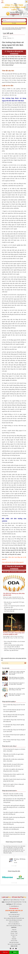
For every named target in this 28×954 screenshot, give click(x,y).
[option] (14, 853)
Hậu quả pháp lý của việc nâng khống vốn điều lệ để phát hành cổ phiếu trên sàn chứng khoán (14, 800)
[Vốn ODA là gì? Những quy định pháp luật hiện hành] (14, 583)
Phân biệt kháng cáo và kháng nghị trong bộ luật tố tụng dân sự (17, 678)
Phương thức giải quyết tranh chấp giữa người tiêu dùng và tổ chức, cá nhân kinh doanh (14, 807)
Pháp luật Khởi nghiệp (8, 701)
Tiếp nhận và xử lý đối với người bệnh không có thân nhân (17, 689)
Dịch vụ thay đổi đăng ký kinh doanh (14, 920)
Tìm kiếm (14, 23)
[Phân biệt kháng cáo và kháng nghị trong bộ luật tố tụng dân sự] (5, 678)
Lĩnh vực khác (14, 940)
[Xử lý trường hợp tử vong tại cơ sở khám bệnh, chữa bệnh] (5, 684)
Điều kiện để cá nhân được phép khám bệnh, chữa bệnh (17, 694)
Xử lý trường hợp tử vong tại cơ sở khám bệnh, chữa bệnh (16, 683)
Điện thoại (5, 952)
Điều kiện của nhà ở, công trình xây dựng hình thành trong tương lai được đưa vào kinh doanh (14, 834)
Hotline (14, 952)
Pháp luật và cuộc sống (9, 746)
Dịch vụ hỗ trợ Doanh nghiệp (14, 944)
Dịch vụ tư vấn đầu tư (14, 921)
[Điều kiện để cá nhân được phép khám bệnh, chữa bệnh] (5, 695)
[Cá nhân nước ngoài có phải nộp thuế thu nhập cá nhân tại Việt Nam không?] (5, 673)
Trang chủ (14, 929)
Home (3, 27)
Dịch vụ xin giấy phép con (14, 923)
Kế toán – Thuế (14, 933)
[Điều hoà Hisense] (7, 877)
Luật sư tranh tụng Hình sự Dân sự (14, 925)
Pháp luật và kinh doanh (9, 790)
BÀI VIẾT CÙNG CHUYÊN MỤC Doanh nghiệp (14, 571)
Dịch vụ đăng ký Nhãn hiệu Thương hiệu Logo (14, 918)
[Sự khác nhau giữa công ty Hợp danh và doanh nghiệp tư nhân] (14, 622)
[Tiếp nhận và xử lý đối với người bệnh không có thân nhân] (5, 689)
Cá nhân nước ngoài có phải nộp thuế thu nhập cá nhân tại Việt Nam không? (17, 673)
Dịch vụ (5, 36)
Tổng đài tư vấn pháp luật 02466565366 (14, 53)
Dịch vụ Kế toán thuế (14, 916)
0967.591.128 (19, 910)
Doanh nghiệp (7, 27)
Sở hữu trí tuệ (14, 935)
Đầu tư (14, 936)
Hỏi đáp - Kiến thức (14, 27)
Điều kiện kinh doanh (14, 942)
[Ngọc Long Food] (20, 877)
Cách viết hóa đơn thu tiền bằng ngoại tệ (12, 562)
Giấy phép (14, 938)
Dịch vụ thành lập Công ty (14, 914)
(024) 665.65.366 (9, 910)
